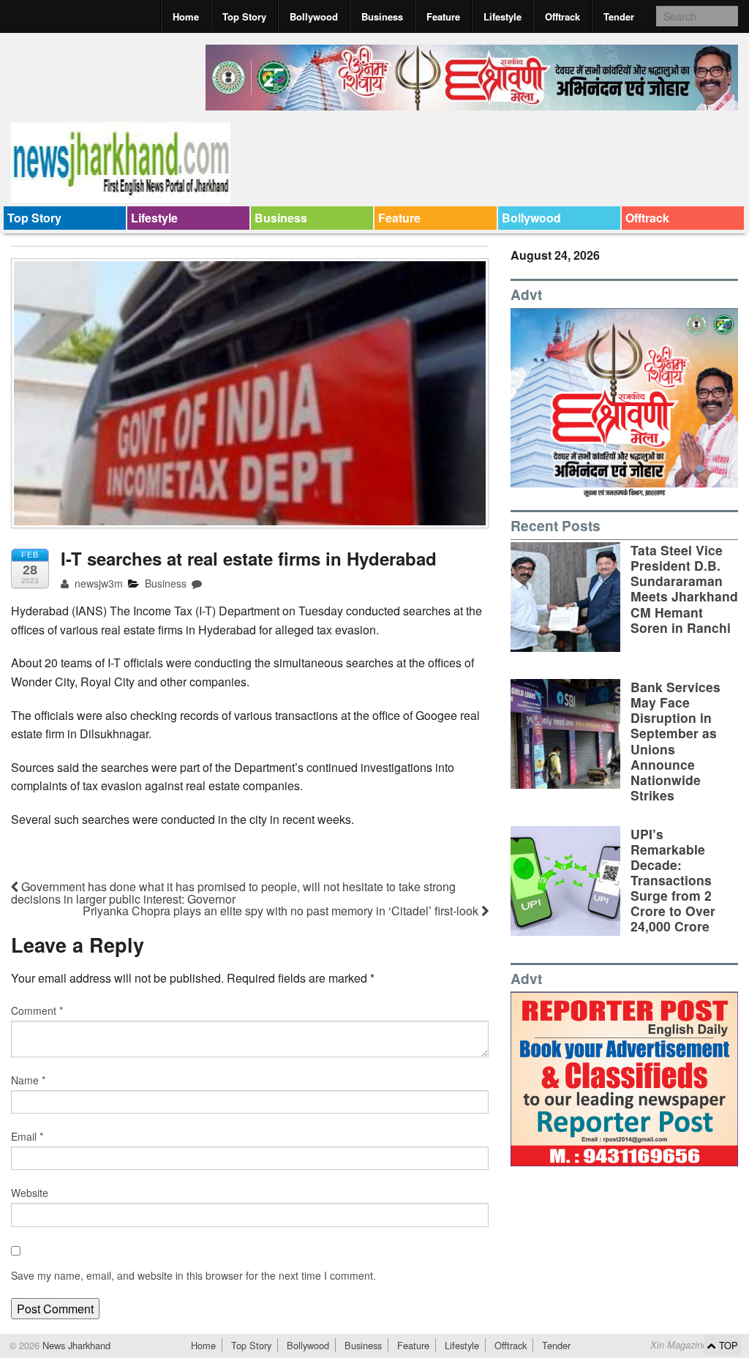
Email (27, 1136)
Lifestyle (502, 16)
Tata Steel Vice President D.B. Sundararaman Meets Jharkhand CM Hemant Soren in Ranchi (684, 589)
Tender (618, 16)
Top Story (244, 16)
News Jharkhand (74, 1345)
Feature (443, 16)
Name (28, 1080)
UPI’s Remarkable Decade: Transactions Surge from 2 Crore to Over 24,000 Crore (673, 880)
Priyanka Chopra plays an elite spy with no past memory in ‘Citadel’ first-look (282, 910)
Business (382, 16)
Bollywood (314, 16)
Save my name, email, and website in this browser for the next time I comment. (193, 1275)
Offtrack (562, 16)
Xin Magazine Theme (694, 1344)
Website (29, 1192)
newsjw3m (97, 583)
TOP (727, 1345)
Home (186, 16)
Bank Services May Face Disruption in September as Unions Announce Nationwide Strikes (675, 741)
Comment (37, 1010)
